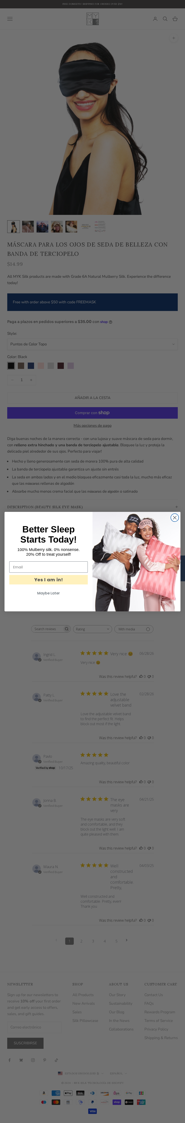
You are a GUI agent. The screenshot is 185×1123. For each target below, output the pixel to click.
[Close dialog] (175, 518)
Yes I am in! (48, 580)
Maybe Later (48, 593)
